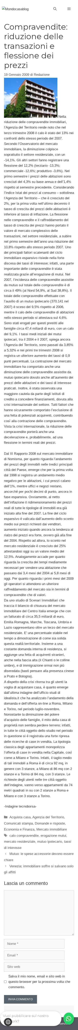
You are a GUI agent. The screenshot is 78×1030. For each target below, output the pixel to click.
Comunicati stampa (18, 823)
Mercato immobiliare (51, 829)
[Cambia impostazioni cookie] (8, 1022)
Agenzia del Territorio (48, 817)
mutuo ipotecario (49, 842)
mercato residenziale (19, 842)
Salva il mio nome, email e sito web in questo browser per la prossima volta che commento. (39, 981)
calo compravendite (24, 836)
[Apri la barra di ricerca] (55, 9)
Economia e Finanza (19, 829)
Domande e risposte (50, 823)
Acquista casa (20, 817)
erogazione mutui (53, 836)
